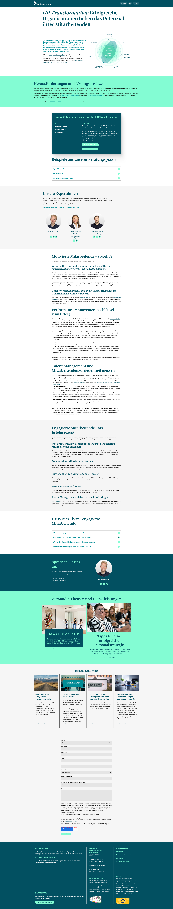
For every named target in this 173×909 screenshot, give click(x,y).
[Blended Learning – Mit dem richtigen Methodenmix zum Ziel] (127, 683)
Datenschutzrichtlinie (71, 821)
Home (35, 7)
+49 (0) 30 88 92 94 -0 (96, 860)
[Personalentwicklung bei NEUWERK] (73, 683)
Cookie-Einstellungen (122, 848)
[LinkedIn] (56, 237)
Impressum (119, 858)
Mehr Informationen (90, 144)
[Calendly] (51, 237)
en (130, 3)
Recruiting (64, 95)
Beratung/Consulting (122, 887)
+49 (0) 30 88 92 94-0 (59, 578)
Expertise (40, 7)
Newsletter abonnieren (45, 902)
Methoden (52, 101)
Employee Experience (85, 297)
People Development (73, 95)
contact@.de (97, 865)
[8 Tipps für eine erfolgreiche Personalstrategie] (46, 683)
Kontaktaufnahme (89, 149)
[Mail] (54, 237)
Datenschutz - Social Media (123, 855)
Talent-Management (57, 501)
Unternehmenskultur (79, 382)
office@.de (59, 580)
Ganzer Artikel (42, 724)
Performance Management (95, 95)
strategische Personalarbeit (56, 55)
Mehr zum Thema (52, 649)
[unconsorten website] (42, 4)
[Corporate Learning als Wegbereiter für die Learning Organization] (100, 683)
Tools (59, 101)
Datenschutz (119, 851)
